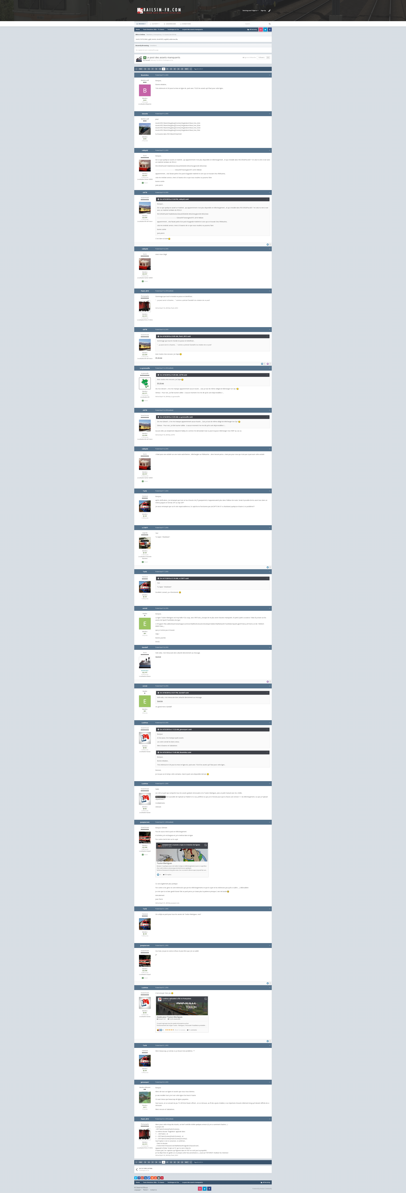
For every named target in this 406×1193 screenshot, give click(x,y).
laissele (145, 114)
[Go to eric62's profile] (145, 623)
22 (171, 69)
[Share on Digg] (145, 1177)
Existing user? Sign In (250, 10)
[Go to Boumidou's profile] (145, 90)
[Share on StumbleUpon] (155, 1177)
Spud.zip (158, 657)
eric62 (145, 608)
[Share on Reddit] (152, 1177)
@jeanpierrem (160, 797)
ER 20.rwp (158, 358)
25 (182, 69)
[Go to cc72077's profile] (145, 543)
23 (174, 69)
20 (163, 69)
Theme (145, 1190)
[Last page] (190, 69)
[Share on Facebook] (139, 1177)
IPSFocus (145, 1187)
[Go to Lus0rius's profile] (145, 738)
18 (156, 69)
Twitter (265, 29)
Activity (155, 24)
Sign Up (263, 10)
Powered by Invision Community (262, 1189)
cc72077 (145, 528)
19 (159, 69)
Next (186, 69)
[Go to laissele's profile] (145, 129)
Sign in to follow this (250, 57)
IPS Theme (137, 1187)
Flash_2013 (145, 291)
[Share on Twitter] (135, 1177)
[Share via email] (158, 1177)
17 (152, 69)
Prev (140, 69)
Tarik (145, 491)
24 (178, 69)
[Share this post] (269, 75)
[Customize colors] (269, 10)
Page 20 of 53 (198, 69)
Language (137, 1190)
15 (145, 69)
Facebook (270, 29)
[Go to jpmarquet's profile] (145, 1097)
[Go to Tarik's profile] (145, 506)
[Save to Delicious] (148, 1177)
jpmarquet (184, 729)
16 (148, 69)
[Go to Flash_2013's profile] (145, 306)
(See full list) (172, 34)
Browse (141, 24)
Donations (186, 24)
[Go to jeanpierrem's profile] (145, 837)
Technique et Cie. (168, 60)
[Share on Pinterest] (161, 1177)
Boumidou (145, 75)
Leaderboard (171, 24)
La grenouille (145, 368)
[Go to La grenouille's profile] (145, 383)
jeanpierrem (145, 822)
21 (167, 69)
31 (268, 57)
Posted (161, 75)
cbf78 (145, 192)
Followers (261, 57)
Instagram (261, 29)
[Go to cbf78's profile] (145, 208)
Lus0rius (145, 723)
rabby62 (145, 150)
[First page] (136, 69)
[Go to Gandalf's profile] (139, 59)
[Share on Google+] (142, 1177)
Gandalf (147, 60)
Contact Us (153, 1190)
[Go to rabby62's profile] (145, 165)
